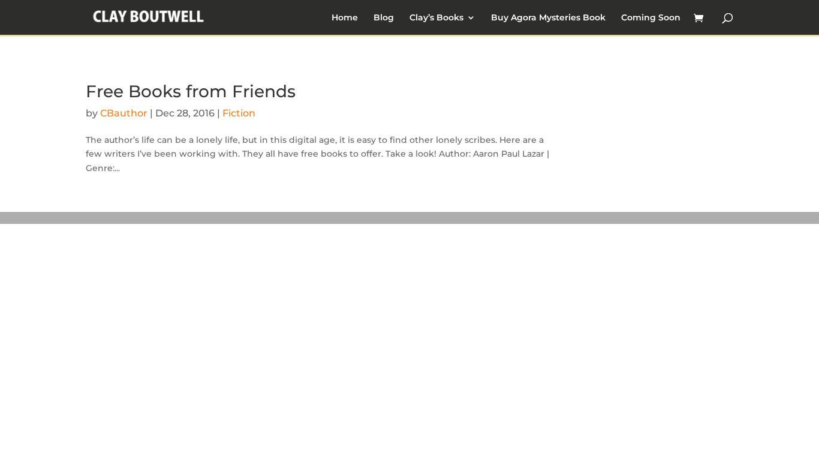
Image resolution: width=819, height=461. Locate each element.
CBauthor (123, 113)
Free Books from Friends (191, 91)
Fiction (238, 113)
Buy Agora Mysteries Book (548, 18)
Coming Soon (651, 18)
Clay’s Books (436, 18)
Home (345, 18)
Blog (384, 18)
